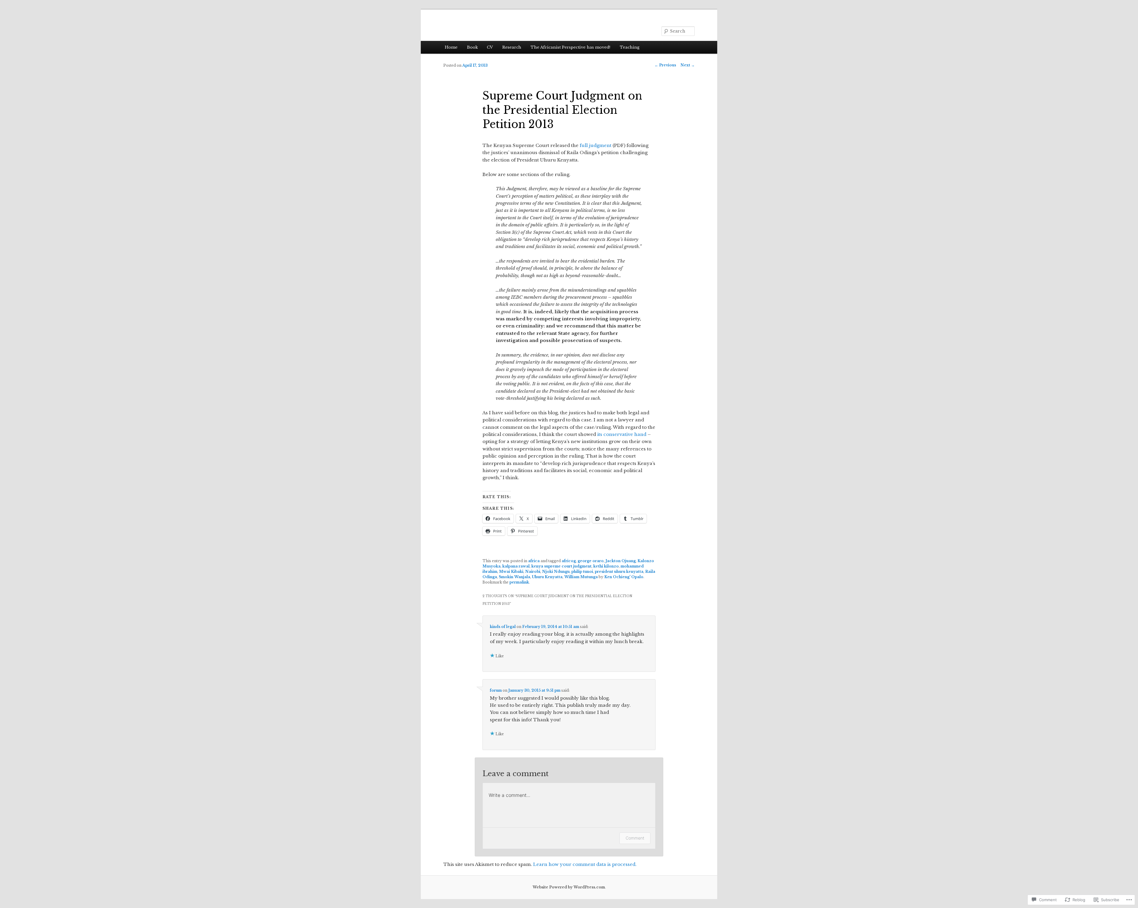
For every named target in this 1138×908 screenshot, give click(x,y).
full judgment (595, 145)
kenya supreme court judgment (561, 566)
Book (472, 47)
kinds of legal (503, 626)
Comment (635, 837)
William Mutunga (581, 577)
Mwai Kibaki (511, 571)
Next (687, 65)
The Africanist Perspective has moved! (570, 47)
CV (490, 47)
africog (569, 561)
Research (511, 47)
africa (534, 561)
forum (496, 690)
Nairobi (532, 571)
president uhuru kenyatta (619, 571)
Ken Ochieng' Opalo (623, 577)
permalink (519, 582)
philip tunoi (582, 571)
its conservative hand (621, 434)
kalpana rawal (516, 566)
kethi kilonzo (606, 566)
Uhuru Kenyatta (547, 577)
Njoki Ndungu (556, 571)
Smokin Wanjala (514, 577)
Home (451, 47)
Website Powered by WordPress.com (569, 887)
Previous (665, 65)
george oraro (591, 561)
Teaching (630, 47)
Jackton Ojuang (620, 561)
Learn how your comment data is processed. (585, 864)
